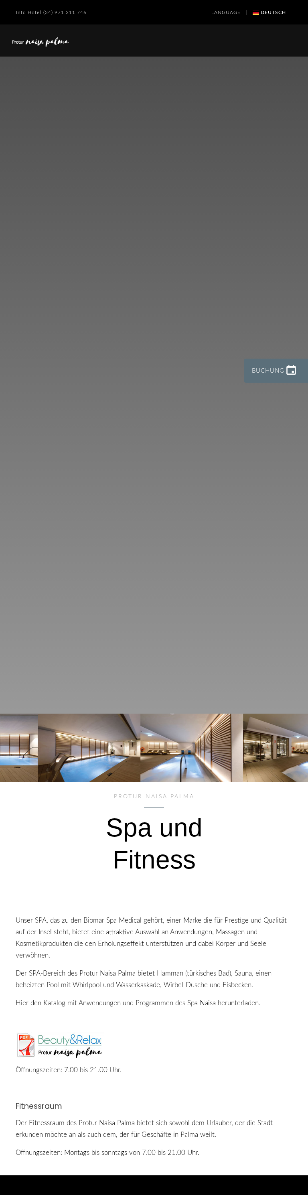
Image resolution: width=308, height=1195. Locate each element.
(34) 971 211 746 (65, 12)
